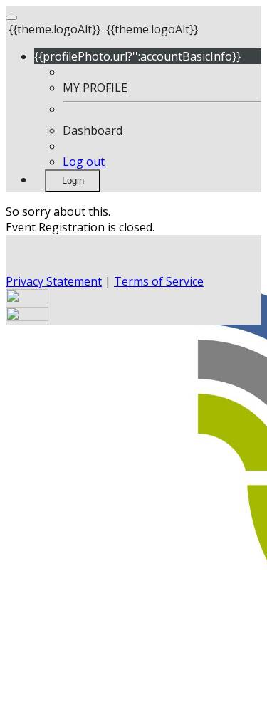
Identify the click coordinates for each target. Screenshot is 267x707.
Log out (84, 161)
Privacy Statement (54, 281)
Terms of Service (159, 281)
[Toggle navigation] (11, 18)
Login (73, 180)
